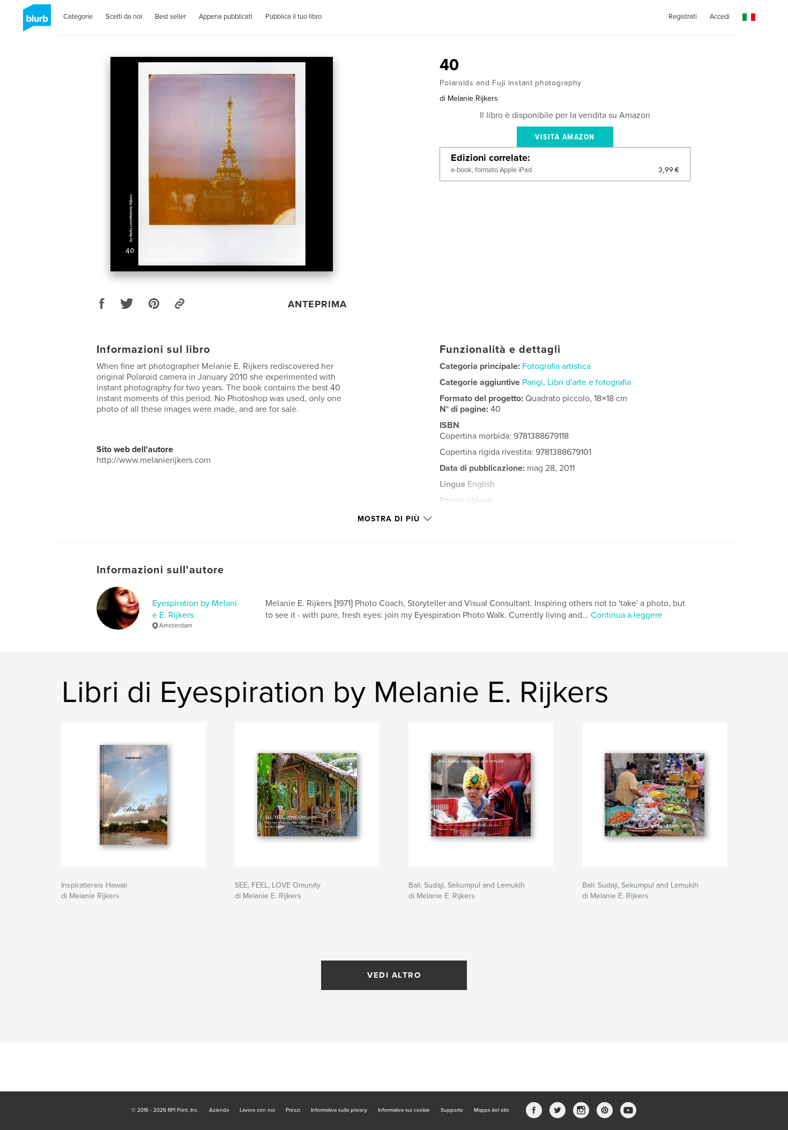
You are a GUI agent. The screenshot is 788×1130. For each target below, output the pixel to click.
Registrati (682, 16)
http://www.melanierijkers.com (153, 460)
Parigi (532, 382)
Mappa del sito (491, 1110)
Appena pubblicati (225, 16)
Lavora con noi (257, 1110)
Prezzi (293, 1110)
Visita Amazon (565, 137)
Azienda (219, 1110)
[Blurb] (35, 22)
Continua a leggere (627, 615)
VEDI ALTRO (394, 975)
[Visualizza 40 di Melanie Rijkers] (221, 164)
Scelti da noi (124, 16)
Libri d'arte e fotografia (589, 382)
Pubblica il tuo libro (293, 16)
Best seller (170, 16)
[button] (748, 17)
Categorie (78, 16)
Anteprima (317, 304)
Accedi (720, 16)
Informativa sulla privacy (339, 1110)
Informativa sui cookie (404, 1110)
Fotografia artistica (556, 366)
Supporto (452, 1110)
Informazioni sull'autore (160, 570)
